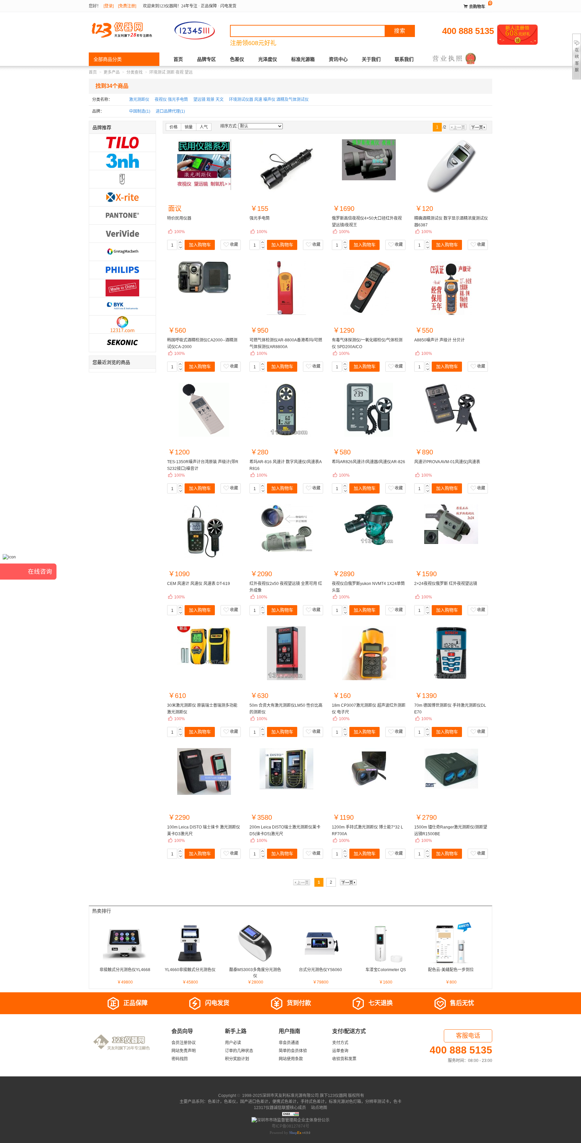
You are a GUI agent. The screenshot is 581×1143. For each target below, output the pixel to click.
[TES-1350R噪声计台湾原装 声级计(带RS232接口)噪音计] (204, 410)
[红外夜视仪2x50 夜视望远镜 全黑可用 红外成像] (286, 528)
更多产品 (112, 72)
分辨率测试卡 (377, 1101)
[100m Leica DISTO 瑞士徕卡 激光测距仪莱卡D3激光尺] (204, 771)
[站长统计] (290, 1113)
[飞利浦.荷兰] (122, 269)
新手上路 (235, 1031)
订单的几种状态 (239, 1050)
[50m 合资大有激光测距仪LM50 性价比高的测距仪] (286, 653)
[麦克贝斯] (122, 251)
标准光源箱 (303, 59)
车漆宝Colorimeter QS (385, 969)
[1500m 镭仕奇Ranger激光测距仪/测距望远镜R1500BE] (451, 768)
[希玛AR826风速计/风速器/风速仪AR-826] (368, 410)
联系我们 (404, 59)
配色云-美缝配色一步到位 (451, 969)
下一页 (478, 127)
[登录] (109, 6)
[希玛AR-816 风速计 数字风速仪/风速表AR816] (286, 410)
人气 (204, 127)
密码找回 (179, 1059)
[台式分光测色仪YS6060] (320, 943)
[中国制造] (122, 287)
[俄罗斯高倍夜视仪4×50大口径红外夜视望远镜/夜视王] (368, 159)
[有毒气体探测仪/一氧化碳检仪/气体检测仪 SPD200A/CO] (368, 288)
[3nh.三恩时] (122, 160)
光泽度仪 (267, 59)
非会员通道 (289, 1042)
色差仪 (237, 59)
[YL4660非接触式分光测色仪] (190, 943)
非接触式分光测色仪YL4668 (125, 969)
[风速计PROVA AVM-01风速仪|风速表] (451, 407)
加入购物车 (200, 244)
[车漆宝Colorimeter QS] (386, 943)
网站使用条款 (291, 1059)
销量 (189, 127)
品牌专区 (206, 59)
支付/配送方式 (349, 1031)
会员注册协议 (183, 1042)
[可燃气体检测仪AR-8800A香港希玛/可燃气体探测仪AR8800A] (286, 288)
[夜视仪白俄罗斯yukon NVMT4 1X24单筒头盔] (368, 525)
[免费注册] (127, 6)
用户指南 (289, 1031)
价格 (173, 127)
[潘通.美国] (122, 215)
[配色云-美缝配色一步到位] (451, 943)
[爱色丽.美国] (122, 196)
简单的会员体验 (293, 1050)
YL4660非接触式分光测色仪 (190, 969)
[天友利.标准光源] (122, 142)
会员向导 (182, 1031)
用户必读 (233, 1042)
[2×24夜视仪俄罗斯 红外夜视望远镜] (451, 524)
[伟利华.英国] (122, 233)
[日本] (122, 178)
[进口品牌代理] (122, 324)
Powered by (286, 1133)
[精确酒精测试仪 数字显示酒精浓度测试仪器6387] (451, 166)
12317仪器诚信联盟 (272, 1107)
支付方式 (340, 1042)
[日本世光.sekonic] (122, 342)
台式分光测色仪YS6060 (320, 969)
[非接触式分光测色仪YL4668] (125, 943)
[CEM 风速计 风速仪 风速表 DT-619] (204, 531)
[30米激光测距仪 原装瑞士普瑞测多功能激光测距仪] (204, 645)
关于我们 (371, 59)
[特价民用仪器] (204, 164)
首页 (178, 59)
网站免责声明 (183, 1050)
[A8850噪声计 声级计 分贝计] (451, 288)
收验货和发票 (344, 1059)
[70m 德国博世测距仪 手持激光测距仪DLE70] (451, 653)
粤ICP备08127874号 (290, 1126)
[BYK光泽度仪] (122, 305)
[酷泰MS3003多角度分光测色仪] (255, 943)
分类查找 (134, 72)
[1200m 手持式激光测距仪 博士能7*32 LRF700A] (368, 768)
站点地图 (318, 1107)
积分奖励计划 (237, 1059)
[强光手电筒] (286, 166)
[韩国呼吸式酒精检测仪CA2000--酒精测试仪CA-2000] (204, 277)
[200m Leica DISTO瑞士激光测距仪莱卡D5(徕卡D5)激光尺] (286, 768)
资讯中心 (338, 59)
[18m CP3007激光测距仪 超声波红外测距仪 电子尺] (368, 653)
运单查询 (340, 1050)
